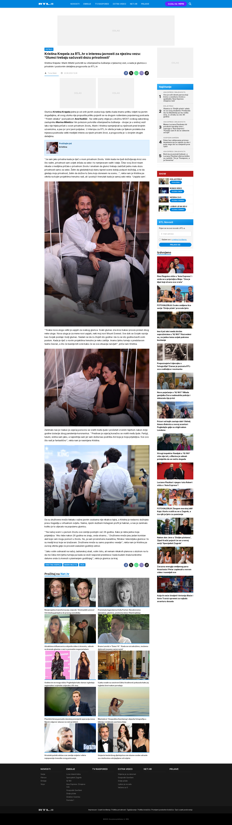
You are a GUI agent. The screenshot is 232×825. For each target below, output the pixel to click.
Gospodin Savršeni (74, 790)
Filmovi (43, 777)
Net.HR (133, 4)
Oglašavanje (132, 810)
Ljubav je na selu (125, 784)
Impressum (92, 810)
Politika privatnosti (118, 810)
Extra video (119, 4)
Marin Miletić (70, 565)
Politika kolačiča (144, 810)
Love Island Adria (73, 774)
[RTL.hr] (46, 4)
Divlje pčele (71, 793)
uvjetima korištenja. (179, 240)
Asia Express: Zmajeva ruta (75, 785)
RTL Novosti (166, 222)
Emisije (87, 4)
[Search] (190, 4)
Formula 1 (70, 800)
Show (162, 173)
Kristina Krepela (53, 565)
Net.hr (64, 574)
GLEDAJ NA (172, 4)
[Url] (147, 73)
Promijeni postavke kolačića (162, 810)
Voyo (43, 784)
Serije (43, 774)
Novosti (75, 4)
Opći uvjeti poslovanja (183, 810)
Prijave (145, 4)
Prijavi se (175, 244)
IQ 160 (68, 781)
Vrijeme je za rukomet (127, 774)
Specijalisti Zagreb (74, 777)
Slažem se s (174, 240)
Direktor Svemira (73, 797)
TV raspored (102, 4)
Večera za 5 (123, 787)
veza (82, 565)
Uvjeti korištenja (104, 810)
